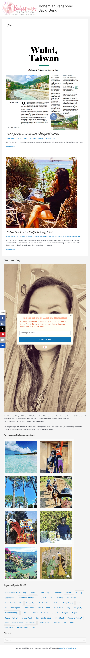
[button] (45, 317)
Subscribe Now (45, 339)
